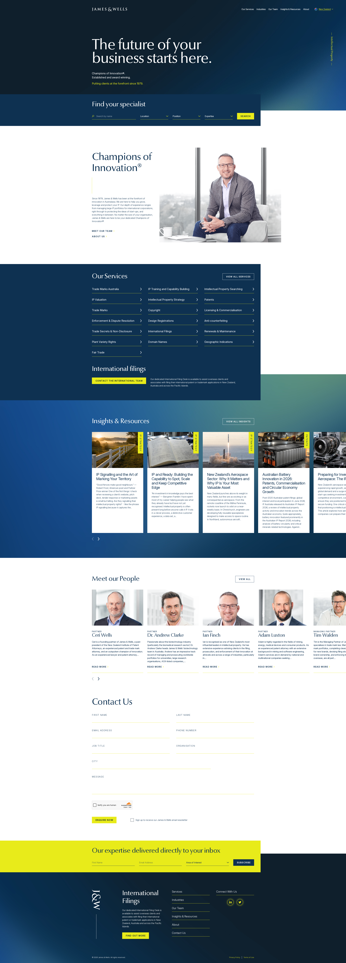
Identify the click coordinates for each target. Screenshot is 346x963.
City (95, 761)
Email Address (102, 730)
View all (245, 579)
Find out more (136, 935)
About (306, 9)
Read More (99, 666)
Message (98, 776)
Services (177, 891)
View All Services (238, 276)
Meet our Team (102, 231)
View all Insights (238, 421)
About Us (98, 236)
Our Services (248, 9)
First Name (99, 715)
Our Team (273, 9)
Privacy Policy (234, 957)
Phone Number (186, 730)
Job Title (98, 746)
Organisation (185, 746)
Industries (261, 9)
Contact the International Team (119, 380)
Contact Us (179, 933)
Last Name (183, 715)
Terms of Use (249, 957)
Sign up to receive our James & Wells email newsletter (161, 820)
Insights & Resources (290, 9)
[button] (98, 539)
